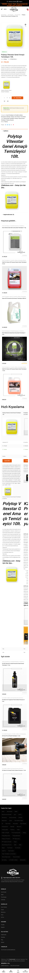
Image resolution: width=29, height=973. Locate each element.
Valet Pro (4, 851)
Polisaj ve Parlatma (6, 838)
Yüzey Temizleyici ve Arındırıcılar (9, 854)
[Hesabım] (11, 970)
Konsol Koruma (15, 698)
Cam (15, 814)
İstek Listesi (25, 971)
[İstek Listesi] (25, 970)
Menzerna (19, 826)
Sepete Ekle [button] (7, 460)
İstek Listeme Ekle (4, 101)
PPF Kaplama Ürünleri (6, 842)
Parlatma (12, 829)
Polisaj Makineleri (16, 835)
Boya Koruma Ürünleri (6, 814)
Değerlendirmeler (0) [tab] (8, 214)
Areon (3, 811)
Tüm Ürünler (10, 15)
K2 (11, 698)
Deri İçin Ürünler (12, 817)
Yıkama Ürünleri (16, 857)
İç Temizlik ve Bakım (18, 115)
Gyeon (11, 296)
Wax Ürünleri (11, 851)
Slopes (3, 848)
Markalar (8, 116)
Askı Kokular (9, 811)
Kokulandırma (5, 826)
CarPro (19, 814)
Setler (15, 845)
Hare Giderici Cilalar (18, 820)
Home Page (3, 15)
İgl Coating (4, 860)
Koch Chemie (23, 823)
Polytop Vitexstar (10, 120)
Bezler (16, 811)
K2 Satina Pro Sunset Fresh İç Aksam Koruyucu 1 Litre (14, 770)
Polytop (5, 59)
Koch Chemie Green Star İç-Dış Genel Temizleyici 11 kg (14, 227)
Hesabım (11, 971)
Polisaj (24, 832)
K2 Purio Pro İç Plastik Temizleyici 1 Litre (11, 736)
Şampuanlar (22, 860)
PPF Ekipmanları (16, 838)
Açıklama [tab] (5, 131)
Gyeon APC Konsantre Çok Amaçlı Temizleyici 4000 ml (14, 298)
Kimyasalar (3, 116)
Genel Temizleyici (10, 115)
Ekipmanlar (4, 820)
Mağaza (3, 971)
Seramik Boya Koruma (7, 845)
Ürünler (3, 889)
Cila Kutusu (4, 817)
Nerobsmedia (12, 959)
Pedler (18, 829)
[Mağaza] (3, 970)
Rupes (15, 842)
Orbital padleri (5, 829)
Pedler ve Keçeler (5, 832)
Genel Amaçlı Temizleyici (9, 118)
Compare (7, 101)
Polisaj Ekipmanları (6, 835)
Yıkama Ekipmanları (6, 857)
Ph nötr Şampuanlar (16, 832)
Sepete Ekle (18, 98)
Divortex (20, 817)
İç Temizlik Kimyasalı (14, 225)
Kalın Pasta (7, 823)
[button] (25, 25)
